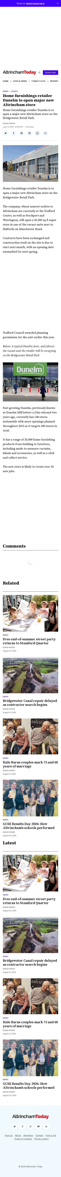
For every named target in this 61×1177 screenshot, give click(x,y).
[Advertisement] (30, 37)
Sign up (9, 1135)
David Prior (9, 123)
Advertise (28, 1135)
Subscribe (50, 72)
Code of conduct (23, 1139)
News (5, 91)
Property (55, 81)
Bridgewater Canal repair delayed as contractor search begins (30, 703)
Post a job (51, 1135)
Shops (14, 91)
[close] (57, 3)
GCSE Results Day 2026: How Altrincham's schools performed (28, 826)
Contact (39, 1135)
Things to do (38, 81)
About (18, 1135)
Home (6, 81)
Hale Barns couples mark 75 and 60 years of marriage (30, 764)
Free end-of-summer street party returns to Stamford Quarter (29, 641)
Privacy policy (41, 1139)
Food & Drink (20, 81)
